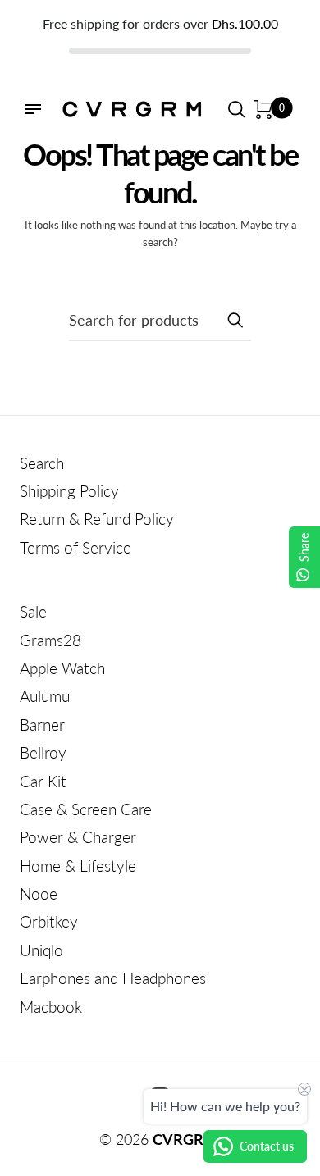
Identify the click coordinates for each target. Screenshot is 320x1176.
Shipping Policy (69, 490)
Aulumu (45, 695)
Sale (33, 611)
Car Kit (43, 781)
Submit (234, 319)
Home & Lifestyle (78, 865)
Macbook (51, 1006)
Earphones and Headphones (113, 978)
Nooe (38, 893)
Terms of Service (75, 547)
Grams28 (50, 640)
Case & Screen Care (86, 809)
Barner (42, 724)
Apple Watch (62, 668)
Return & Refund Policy (97, 518)
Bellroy (43, 752)
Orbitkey (49, 921)
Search (42, 463)
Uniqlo (41, 950)
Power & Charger (78, 836)
